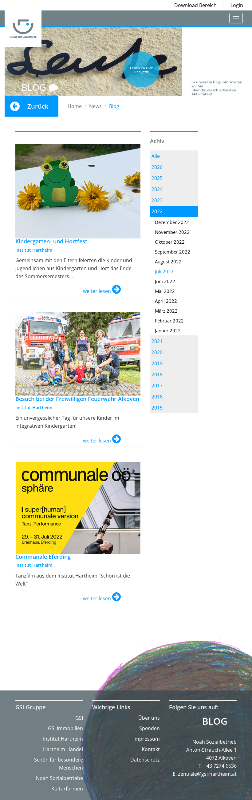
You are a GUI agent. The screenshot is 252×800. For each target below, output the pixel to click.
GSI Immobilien (65, 728)
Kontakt (151, 749)
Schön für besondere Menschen (58, 763)
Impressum (146, 738)
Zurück (37, 106)
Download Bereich (195, 5)
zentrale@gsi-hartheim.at (207, 773)
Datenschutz (145, 759)
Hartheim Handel (63, 749)
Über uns (149, 717)
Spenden (149, 728)
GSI (79, 717)
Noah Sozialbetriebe (59, 778)
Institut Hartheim (63, 738)
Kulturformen (67, 788)
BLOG (35, 87)
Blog (214, 721)
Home (75, 106)
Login (236, 5)
